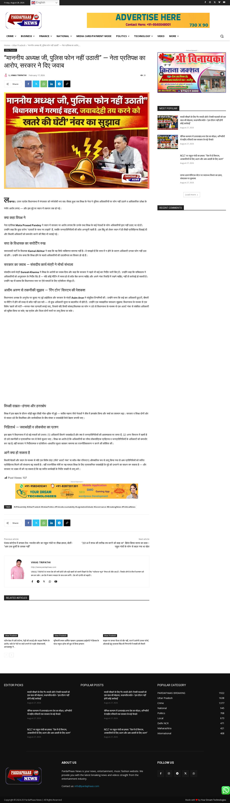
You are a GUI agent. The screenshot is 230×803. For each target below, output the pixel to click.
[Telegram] (59, 84)
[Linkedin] (51, 84)
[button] (222, 36)
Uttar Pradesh (18, 45)
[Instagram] (210, 2)
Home (7, 45)
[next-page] (11, 655)
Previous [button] (161, 74)
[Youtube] (224, 2)
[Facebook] (205, 2)
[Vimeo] (219, 2)
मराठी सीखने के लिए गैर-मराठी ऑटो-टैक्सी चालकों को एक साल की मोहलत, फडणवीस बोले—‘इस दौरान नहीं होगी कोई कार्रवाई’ (203, 120)
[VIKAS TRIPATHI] (6, 75)
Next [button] (221, 74)
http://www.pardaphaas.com (43, 567)
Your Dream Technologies (213, 799)
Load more (190, 194)
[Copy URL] (67, 84)
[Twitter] (215, 2)
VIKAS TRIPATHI (19, 75)
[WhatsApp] (43, 84)
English (40, 2)
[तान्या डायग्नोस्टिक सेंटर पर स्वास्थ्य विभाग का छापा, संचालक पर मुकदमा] (167, 181)
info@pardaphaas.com (87, 786)
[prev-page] (6, 655)
